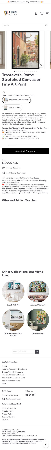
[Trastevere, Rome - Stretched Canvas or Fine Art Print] (17, 222)
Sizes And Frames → (25, 151)
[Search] (46, 25)
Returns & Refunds (9, 408)
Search (4, 366)
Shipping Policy (7, 411)
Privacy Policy (7, 414)
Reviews (5, 420)
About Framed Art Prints (11, 381)
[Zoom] (41, 65)
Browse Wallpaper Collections (13, 375)
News (4, 383)
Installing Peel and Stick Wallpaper (14, 369)
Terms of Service (8, 417)
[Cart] (41, 13)
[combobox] (25, 25)
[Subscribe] (37, 352)
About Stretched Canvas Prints (13, 378)
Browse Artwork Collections (12, 372)
